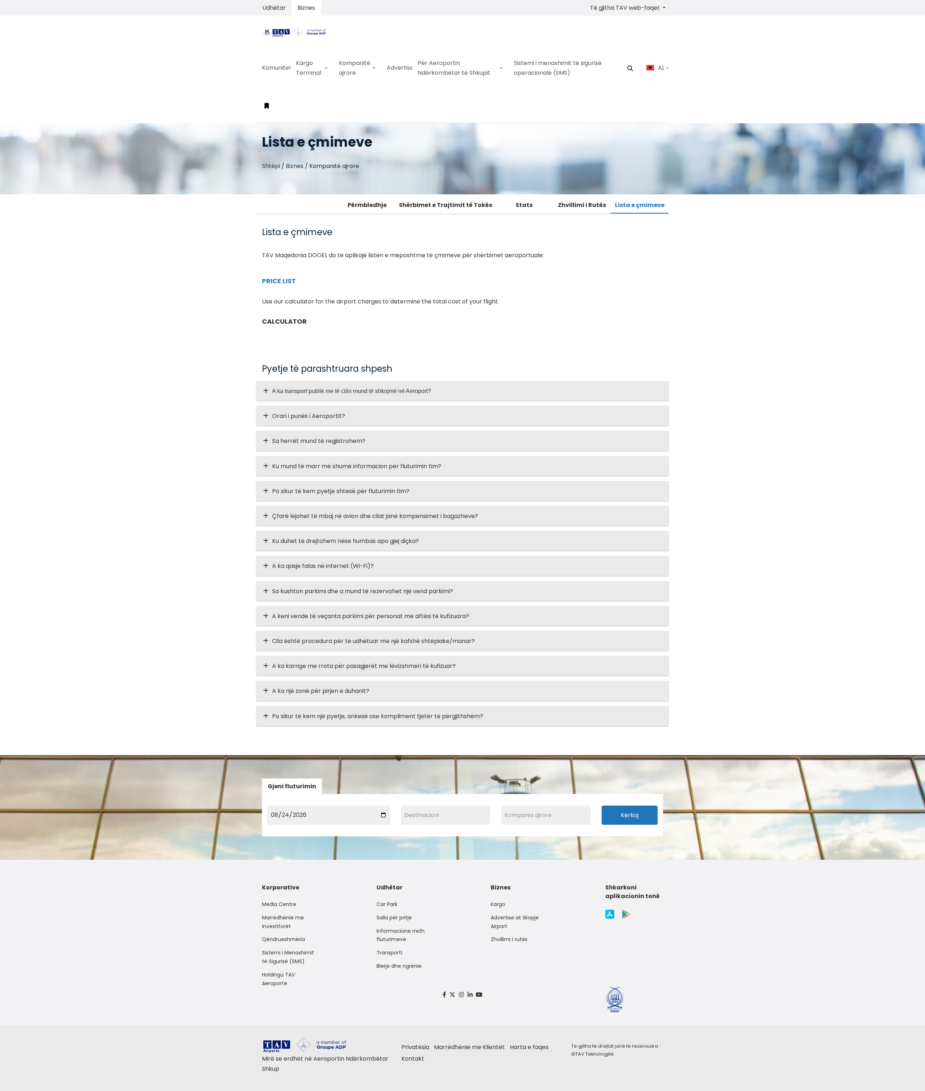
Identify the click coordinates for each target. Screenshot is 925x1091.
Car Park (387, 904)
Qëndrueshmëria (283, 939)
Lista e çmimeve (639, 205)
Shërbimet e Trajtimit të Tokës (445, 205)
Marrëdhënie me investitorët (283, 922)
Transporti (389, 952)
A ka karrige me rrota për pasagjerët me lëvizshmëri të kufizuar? (364, 666)
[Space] (297, 31)
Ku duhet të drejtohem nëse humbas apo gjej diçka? (345, 541)
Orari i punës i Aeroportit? (308, 416)
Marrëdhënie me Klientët (469, 1047)
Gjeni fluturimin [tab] (292, 786)
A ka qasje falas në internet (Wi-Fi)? (323, 566)
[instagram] (461, 995)
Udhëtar (274, 8)
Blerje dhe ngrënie (399, 966)
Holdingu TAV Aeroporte (278, 979)
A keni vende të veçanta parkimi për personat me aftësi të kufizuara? (370, 616)
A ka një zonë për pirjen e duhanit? (320, 691)
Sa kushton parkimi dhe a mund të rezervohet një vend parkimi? (362, 591)
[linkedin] (470, 995)
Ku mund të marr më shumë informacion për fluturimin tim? (356, 466)
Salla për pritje (394, 917)
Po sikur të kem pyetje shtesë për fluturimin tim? (340, 491)
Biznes (306, 8)
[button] (630, 68)
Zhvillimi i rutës (509, 939)
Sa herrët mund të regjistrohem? (318, 441)
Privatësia (415, 1047)
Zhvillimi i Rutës (582, 205)
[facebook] (444, 995)
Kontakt (412, 1059)
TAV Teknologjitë (594, 1054)
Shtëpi (271, 166)
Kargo (498, 904)
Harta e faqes (529, 1047)
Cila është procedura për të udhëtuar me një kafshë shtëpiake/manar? (373, 641)
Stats (524, 205)
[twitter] (452, 995)
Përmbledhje (367, 205)
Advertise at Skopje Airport (515, 922)
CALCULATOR (284, 321)
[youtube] (479, 995)
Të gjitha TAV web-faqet (625, 8)
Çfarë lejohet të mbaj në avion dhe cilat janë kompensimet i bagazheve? (375, 516)
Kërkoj (629, 815)
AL (661, 68)
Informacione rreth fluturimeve (401, 935)
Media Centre (279, 904)
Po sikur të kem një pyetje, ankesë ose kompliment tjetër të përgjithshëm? (377, 716)
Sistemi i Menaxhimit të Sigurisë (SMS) (288, 957)
